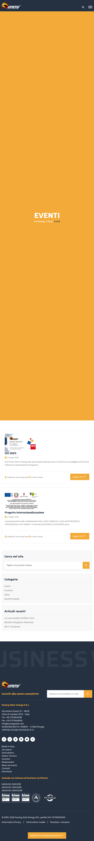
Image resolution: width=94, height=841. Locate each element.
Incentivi (8, 590)
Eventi (35, 477)
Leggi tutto (78, 476)
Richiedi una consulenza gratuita (45, 835)
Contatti (6, 768)
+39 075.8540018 (14, 717)
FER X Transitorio (12, 626)
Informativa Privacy (11, 822)
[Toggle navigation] (90, 7)
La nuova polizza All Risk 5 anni (19, 618)
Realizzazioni (8, 762)
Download (7, 771)
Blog (49, 221)
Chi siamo (7, 749)
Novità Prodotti (11, 599)
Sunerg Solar (23, 477)
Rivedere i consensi (59, 822)
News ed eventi (9, 765)
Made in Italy (8, 746)
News (41, 477)
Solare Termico (9, 756)
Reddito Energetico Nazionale (19, 622)
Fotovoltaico (8, 752)
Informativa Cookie (35, 822)
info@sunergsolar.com (13, 723)
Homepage (39, 221)
